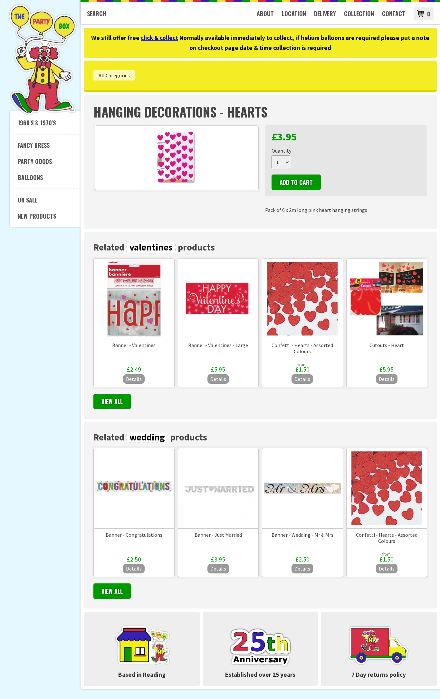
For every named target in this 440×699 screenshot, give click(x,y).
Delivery (325, 13)
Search (96, 13)
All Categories (114, 75)
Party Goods (35, 161)
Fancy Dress (34, 145)
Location (294, 13)
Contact (393, 13)
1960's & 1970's (37, 122)
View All (112, 401)
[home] (42, 114)
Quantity (281, 150)
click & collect (159, 38)
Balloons (30, 177)
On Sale (27, 200)
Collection (359, 13)
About (265, 13)
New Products (37, 216)
